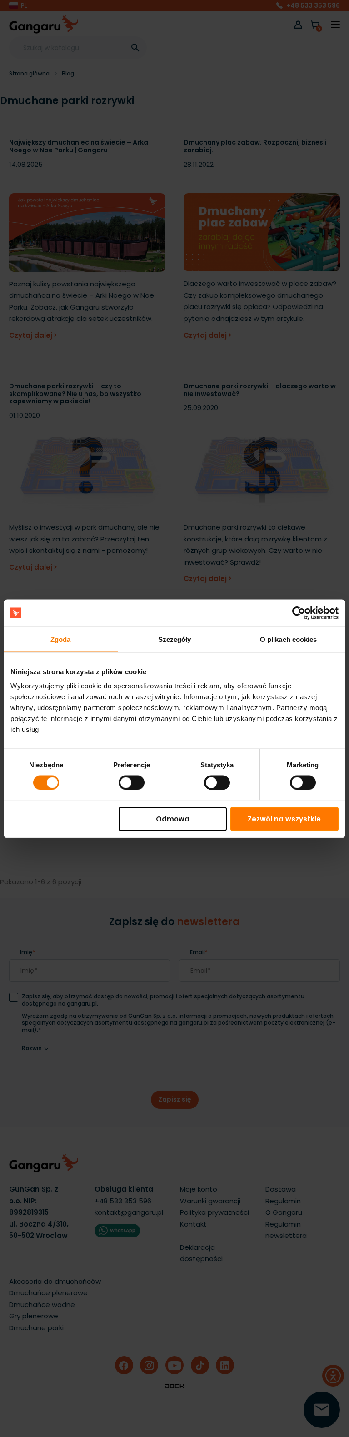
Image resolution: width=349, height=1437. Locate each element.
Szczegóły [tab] (174, 639)
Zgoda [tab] (60, 639)
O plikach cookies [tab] (288, 639)
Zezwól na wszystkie (284, 819)
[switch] (123, 779)
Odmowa (172, 819)
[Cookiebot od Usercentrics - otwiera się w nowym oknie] (299, 613)
